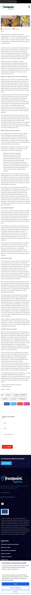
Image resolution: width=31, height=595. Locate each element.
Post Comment (7, 446)
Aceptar (15, 584)
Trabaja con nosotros (6, 556)
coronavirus (13, 399)
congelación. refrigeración (20, 394)
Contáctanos (6, 463)
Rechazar (15, 591)
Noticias (17, 29)
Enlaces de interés (5, 553)
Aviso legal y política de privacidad (10, 544)
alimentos (8, 394)
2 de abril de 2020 (7, 29)
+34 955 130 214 (6, 492)
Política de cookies (9, 580)
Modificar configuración (15, 587)
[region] (15, 578)
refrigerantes (22, 399)
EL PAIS (8, 389)
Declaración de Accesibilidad (8, 550)
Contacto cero (4, 559)
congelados (5, 399)
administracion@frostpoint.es (9, 497)
